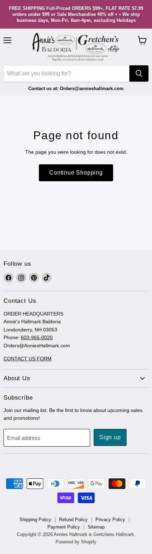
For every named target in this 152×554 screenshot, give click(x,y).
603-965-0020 (37, 337)
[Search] (138, 73)
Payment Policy (63, 527)
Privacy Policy (110, 519)
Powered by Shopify (76, 541)
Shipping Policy (35, 519)
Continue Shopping (76, 173)
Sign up (110, 437)
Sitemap (96, 527)
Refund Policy (73, 519)
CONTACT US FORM (28, 358)
